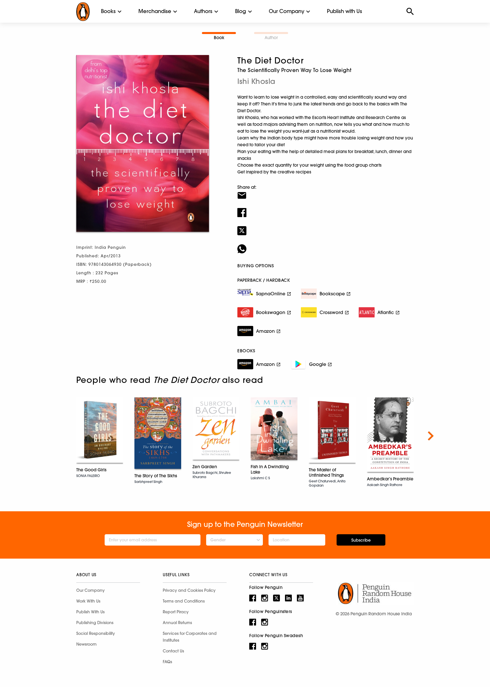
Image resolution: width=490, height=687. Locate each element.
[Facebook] (325, 209)
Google (317, 364)
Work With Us (88, 601)
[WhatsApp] (325, 245)
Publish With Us (90, 611)
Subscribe (361, 540)
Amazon (265, 331)
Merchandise (154, 11)
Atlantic (385, 312)
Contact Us (173, 651)
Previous (59, 435)
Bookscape (332, 293)
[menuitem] (108, 11)
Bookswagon (270, 312)
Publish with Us (344, 11)
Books (108, 11)
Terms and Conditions (184, 601)
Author (271, 37)
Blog (240, 11)
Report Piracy (176, 611)
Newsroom (86, 644)
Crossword (331, 312)
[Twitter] (325, 227)
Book (219, 37)
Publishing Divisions (94, 622)
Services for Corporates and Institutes (190, 637)
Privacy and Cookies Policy (189, 590)
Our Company (286, 11)
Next (431, 436)
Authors (203, 11)
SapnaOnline (270, 293)
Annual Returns (177, 622)
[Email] (325, 192)
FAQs (167, 661)
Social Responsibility (95, 633)
